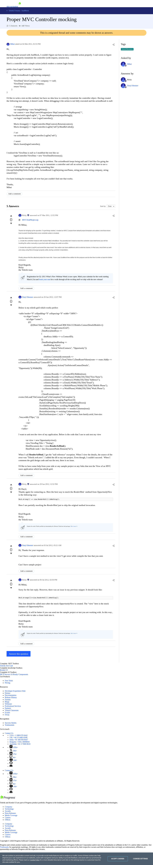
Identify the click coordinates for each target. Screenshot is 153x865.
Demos (7, 693)
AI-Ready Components (19, 674)
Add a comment (14, 194)
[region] (76, 859)
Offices (7, 820)
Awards (8, 811)
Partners (8, 708)
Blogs (7, 702)
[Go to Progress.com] (8, 799)
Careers (8, 818)
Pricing (7, 683)
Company (8, 807)
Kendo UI (4, 670)
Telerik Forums (14, 11)
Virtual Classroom (11, 710)
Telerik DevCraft (6, 666)
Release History (11, 697)
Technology (9, 809)
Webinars (8, 704)
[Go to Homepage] (20, 7)
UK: (18, 737)
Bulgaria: (20, 742)
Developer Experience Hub (15, 691)
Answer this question (18, 654)
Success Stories (10, 723)
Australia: (20, 744)
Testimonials (9, 725)
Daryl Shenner (27, 297)
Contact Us (9, 733)
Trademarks (4, 847)
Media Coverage (11, 815)
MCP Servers (5, 674)
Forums (8, 700)
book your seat (44, 279)
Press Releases (10, 813)
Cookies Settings (140, 859)
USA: (18, 735)
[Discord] (11, 766)
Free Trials (9, 681)
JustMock (25, 11)
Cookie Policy (35, 860)
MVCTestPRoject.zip (30, 220)
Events (7, 713)
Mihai (12, 44)
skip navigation (12, 7)
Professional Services (13, 706)
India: (19, 740)
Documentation (10, 695)
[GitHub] (11, 764)
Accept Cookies (117, 859)
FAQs (7, 715)
